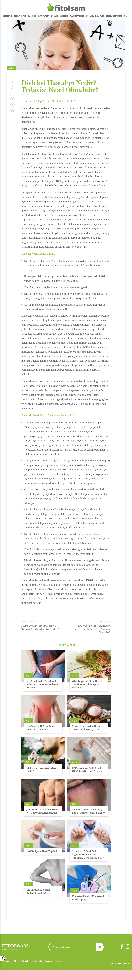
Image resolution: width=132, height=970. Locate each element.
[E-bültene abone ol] (76, 947)
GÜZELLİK (63, 16)
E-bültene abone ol (100, 947)
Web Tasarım (116, 964)
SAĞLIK (54, 16)
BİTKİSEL (25, 16)
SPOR (33, 16)
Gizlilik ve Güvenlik (21, 961)
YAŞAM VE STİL (77, 16)
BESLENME (7, 16)
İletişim (59, 961)
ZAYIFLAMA (43, 16)
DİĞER (109, 16)
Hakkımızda (6, 961)
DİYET (17, 16)
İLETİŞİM (117, 16)
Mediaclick (126, 964)
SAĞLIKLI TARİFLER (95, 16)
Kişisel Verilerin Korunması (42, 961)
